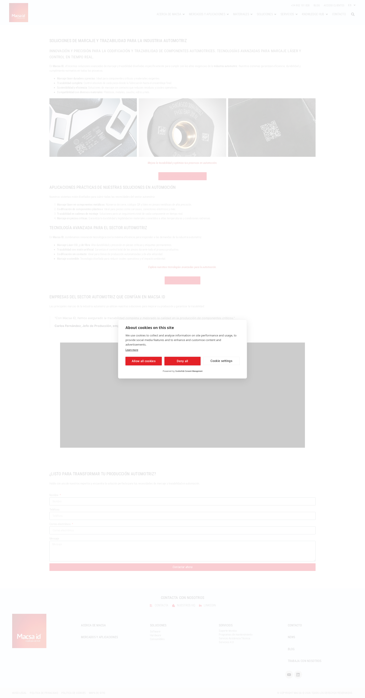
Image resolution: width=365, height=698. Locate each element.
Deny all (182, 361)
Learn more (131, 350)
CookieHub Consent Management (188, 371)
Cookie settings (221, 361)
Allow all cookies (144, 361)
